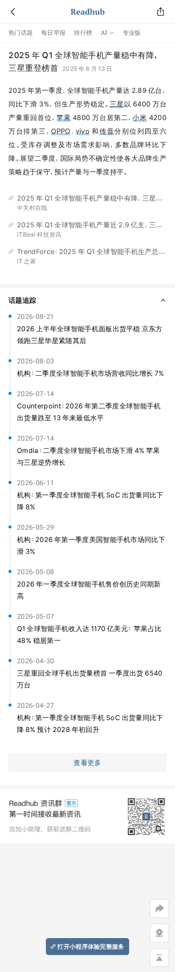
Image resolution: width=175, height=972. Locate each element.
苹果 (63, 117)
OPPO (60, 131)
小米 (140, 117)
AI (104, 32)
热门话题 (20, 33)
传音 (106, 131)
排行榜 (83, 33)
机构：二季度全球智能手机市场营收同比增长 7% (90, 373)
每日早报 (53, 33)
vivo (83, 131)
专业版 (132, 33)
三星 (117, 104)
